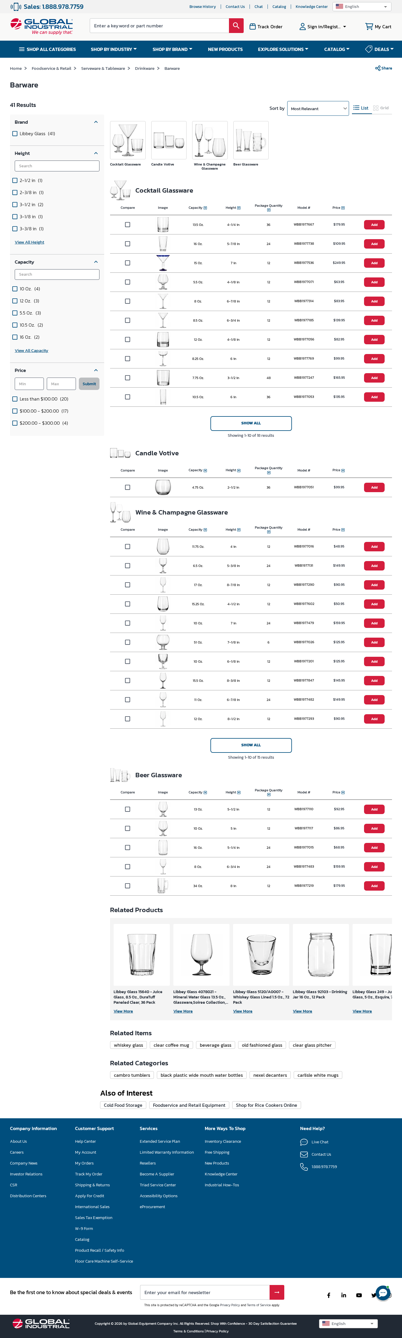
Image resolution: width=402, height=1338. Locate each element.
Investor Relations (26, 1174)
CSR (13, 1185)
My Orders (84, 1163)
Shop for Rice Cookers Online (266, 1105)
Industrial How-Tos (222, 1185)
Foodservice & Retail (51, 68)
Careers (17, 1152)
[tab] (362, 108)
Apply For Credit (89, 1196)
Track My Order (88, 1174)
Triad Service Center (158, 1185)
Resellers (148, 1163)
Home (16, 68)
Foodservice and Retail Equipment (189, 1105)
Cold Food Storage (123, 1105)
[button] (362, 6)
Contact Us (235, 6)
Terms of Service (259, 1305)
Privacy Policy (230, 1305)
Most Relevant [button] (304, 108)
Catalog (279, 6)
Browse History (203, 6)
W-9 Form (84, 1228)
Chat (259, 6)
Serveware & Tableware (103, 68)
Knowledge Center (312, 6)
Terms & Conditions (189, 1331)
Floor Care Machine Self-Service (104, 1261)
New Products (217, 1163)
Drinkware (145, 68)
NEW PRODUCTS (225, 49)
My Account (85, 1152)
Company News (23, 1163)
